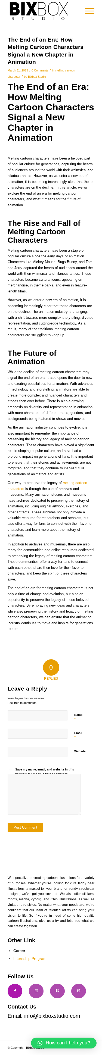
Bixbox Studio (37, 76)
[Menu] (86, 11)
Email (78, 735)
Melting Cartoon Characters (51, 102)
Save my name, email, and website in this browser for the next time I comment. (44, 772)
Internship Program (30, 958)
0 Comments (40, 70)
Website (80, 751)
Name (78, 717)
